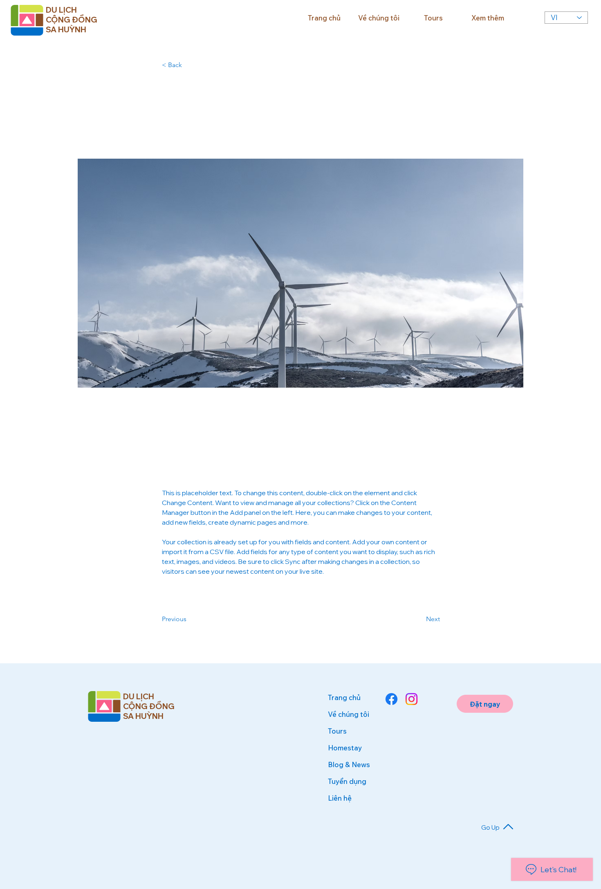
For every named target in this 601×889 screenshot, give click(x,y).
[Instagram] (411, 699)
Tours (337, 731)
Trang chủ (344, 697)
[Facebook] (391, 699)
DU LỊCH (61, 10)
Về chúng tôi (348, 714)
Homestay (345, 747)
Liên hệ (340, 798)
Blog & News (349, 764)
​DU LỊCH (138, 696)
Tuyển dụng (347, 781)
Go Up (490, 827)
